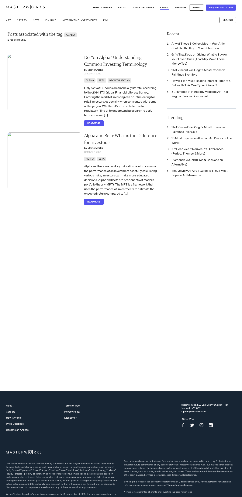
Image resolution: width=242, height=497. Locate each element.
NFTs (36, 20)
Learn (164, 7)
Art (8, 20)
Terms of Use (72, 405)
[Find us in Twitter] (193, 425)
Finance (50, 20)
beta (102, 80)
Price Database (143, 7)
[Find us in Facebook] (184, 425)
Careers (10, 411)
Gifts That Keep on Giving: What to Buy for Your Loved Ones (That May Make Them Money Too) (199, 59)
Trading (180, 7)
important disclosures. (185, 474)
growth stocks (119, 80)
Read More (93, 123)
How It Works (102, 7)
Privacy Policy (72, 411)
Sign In (196, 7)
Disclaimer (70, 417)
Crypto (22, 20)
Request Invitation (221, 7)
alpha (90, 80)
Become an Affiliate (17, 429)
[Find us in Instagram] (202, 425)
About (122, 7)
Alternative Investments (79, 20)
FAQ (105, 20)
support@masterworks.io (193, 411)
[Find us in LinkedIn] (212, 425)
